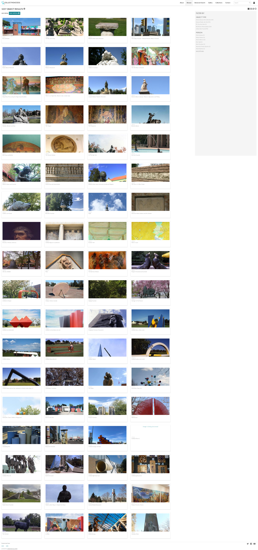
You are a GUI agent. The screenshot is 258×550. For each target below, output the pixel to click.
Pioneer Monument (50, 67)
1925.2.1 (133, 182)
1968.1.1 (133, 299)
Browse (189, 3)
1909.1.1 (4, 66)
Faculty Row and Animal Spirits (53, 184)
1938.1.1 (4, 241)
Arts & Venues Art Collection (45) (204, 19)
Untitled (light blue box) (94, 475)
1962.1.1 (133, 270)
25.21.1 (4, 37)
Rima (47, 271)
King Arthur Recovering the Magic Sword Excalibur (15, 96)
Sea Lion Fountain (136, 155)
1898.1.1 (47, 37)
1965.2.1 (4, 299)
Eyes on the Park (50, 417)
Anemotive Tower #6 (136, 388)
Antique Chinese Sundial (51, 300)
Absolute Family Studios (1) (203, 46)
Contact (227, 3)
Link (3, 546)
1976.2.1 (47, 503)
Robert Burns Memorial (8, 67)
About (182, 3)
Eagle (89, 213)
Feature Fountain (92, 417)
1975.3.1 (47, 474)
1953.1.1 (4, 270)
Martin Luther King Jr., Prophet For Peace (56, 504)
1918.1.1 (90, 95)
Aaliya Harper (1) (200, 37)
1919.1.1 (133, 95)
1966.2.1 (90, 299)
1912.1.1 (90, 66)
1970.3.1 (90, 386)
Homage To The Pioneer (137, 300)
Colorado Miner (135, 534)
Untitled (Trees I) (135, 438)
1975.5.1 (133, 474)
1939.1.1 (47, 241)
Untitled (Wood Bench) (51, 359)
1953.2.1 (47, 270)
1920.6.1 (47, 153)
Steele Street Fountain (8, 504)
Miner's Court (135, 242)
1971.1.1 (133, 386)
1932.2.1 (90, 212)
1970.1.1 (47, 386)
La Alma (47, 534)
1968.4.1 (90, 328)
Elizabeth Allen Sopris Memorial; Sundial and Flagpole (100, 184)
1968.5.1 (133, 328)
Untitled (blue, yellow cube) (138, 330)
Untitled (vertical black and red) (53, 330)
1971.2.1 (47, 416)
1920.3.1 (133, 124)
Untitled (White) (6, 359)
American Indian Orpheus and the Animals (141, 213)
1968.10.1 (133, 357)
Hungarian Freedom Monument (96, 330)
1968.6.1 (4, 357)
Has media (14, 13)
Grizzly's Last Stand (7, 213)
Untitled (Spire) (92, 359)
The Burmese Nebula (93, 271)
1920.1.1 (47, 124)
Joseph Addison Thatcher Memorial (96, 96)
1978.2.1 (47, 532)
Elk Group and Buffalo (8, 155)
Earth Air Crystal (49, 475)
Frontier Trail (91, 242)
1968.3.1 (47, 328)
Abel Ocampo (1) (200, 44)
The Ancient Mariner (50, 155)
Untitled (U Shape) (7, 300)
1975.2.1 (133, 437)
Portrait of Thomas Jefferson (9, 242)
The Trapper (48, 126)
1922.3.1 (133, 153)
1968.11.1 (4, 386)
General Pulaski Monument (94, 504)
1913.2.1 (4, 95)
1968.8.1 (90, 357)
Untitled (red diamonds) (8, 330)
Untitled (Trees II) (7, 475)
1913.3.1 (47, 94)
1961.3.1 (90, 270)
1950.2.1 (133, 241)
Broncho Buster (135, 126)
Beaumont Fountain (50, 446)
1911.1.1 (47, 66)
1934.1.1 (133, 212)
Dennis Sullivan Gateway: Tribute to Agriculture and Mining (146, 96)
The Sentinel (5, 534)
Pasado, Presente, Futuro (137, 504)
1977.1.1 (133, 503)
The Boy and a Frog (50, 38)
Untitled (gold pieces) (137, 475)
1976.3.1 (90, 503)
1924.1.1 (4, 182)
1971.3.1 (90, 416)
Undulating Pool (6, 446)
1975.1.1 (90, 445)
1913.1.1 (133, 66)
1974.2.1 (47, 445)
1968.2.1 (4, 328)
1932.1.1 (47, 212)
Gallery (210, 3)
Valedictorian (134, 417)
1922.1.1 (90, 153)
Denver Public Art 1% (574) (203, 22)
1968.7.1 (47, 357)
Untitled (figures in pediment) (53, 242)
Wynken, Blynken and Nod (9, 126)
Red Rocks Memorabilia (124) (203, 26)
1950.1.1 (90, 241)
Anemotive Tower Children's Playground (12, 417)
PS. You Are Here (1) (201, 24)
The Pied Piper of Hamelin (138, 67)
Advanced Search (199, 3)
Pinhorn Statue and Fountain (9, 184)
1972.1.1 (133, 416)
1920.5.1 (4, 153)
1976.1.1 (4, 503)
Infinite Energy (92, 534)
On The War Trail (92, 155)
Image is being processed (150, 426)
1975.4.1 (90, 474)
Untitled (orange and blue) (94, 446)
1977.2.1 (4, 532)
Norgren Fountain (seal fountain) (139, 271)
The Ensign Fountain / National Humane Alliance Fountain (145, 38)
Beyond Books (6, 38)
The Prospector (92, 126)
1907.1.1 (133, 37)
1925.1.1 (90, 182)
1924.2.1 (47, 182)
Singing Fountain (92, 300)
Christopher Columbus (51, 388)
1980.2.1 (133, 532)
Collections (218, 3)
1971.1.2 (4, 416)
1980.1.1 (90, 532)
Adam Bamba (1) (200, 48)
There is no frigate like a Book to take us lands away (58, 95)
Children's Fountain (93, 67)
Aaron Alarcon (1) (200, 39)
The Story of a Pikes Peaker (138, 184)
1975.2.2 (4, 474)
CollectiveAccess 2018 (12, 548)
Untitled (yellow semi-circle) (138, 359)
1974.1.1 (4, 445)
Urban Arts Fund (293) (202, 28)
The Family (91, 388)
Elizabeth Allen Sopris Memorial (95, 38)
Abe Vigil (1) (199, 42)
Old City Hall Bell (6, 271)
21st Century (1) (200, 35)
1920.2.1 (90, 124)
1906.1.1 (90, 37)
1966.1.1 (47, 299)
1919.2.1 (4, 124)
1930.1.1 (4, 212)
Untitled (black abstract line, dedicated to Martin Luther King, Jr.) (18, 388)
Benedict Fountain (50, 213)
